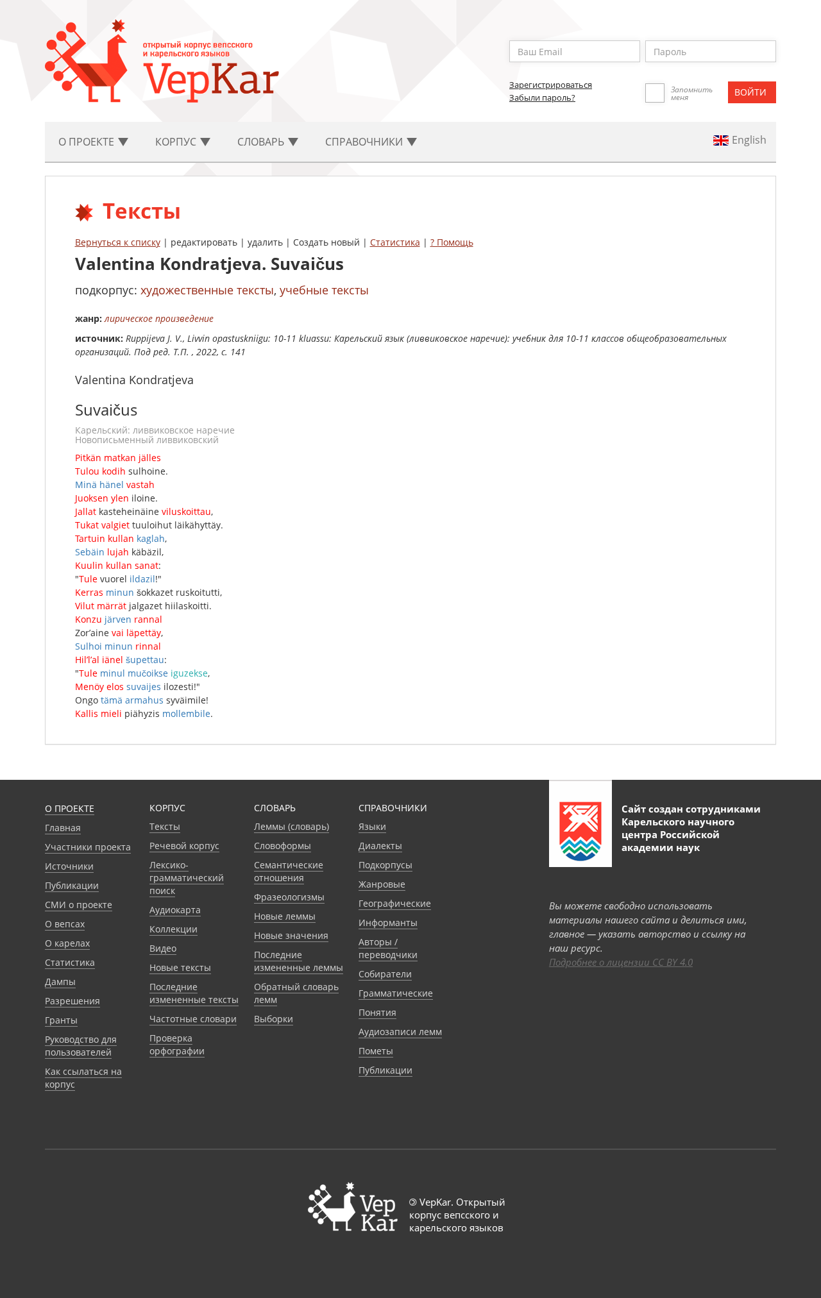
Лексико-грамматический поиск (186, 878)
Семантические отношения (288, 871)
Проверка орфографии (177, 1044)
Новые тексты (180, 967)
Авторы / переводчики (388, 948)
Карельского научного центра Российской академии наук (678, 834)
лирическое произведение (159, 318)
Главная (63, 828)
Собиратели (385, 974)
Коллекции (173, 929)
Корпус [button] (177, 142)
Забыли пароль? (542, 97)
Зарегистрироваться (550, 84)
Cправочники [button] (365, 142)
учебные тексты (324, 290)
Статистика (395, 242)
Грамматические (396, 993)
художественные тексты (207, 290)
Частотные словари (193, 1019)
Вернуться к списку (117, 242)
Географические (395, 903)
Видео (162, 948)
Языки (372, 826)
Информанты (388, 922)
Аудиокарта (175, 910)
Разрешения (72, 1001)
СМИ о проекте (78, 904)
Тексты (164, 826)
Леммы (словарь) (291, 826)
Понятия (377, 1012)
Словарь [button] (262, 142)
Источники (69, 866)
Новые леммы (285, 916)
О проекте (69, 808)
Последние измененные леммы (298, 960)
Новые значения (291, 935)
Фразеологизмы (289, 897)
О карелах (67, 943)
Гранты (61, 1020)
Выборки (273, 1019)
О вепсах (65, 924)
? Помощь (451, 242)
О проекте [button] (87, 142)
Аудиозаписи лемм (400, 1031)
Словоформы (282, 845)
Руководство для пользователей (81, 1045)
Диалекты (380, 845)
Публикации (72, 885)
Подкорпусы (385, 865)
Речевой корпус (184, 845)
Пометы (376, 1051)
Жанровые (382, 884)
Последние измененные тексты (194, 993)
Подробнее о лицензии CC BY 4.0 (621, 962)
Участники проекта (88, 847)
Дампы (60, 981)
